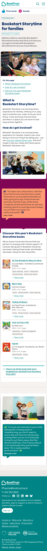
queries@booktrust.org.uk (16, 488)
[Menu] (43, 4)
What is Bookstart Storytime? (18, 84)
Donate (26, 11)
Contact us (6, 520)
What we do (17, 520)
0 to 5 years (14, 34)
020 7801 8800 (11, 492)
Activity (5, 34)
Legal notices (15, 523)
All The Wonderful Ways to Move (27, 260)
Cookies (5, 523)
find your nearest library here (19, 140)
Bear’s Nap (17, 284)
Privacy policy (26, 523)
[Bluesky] (31, 496)
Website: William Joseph (11, 547)
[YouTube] (26, 496)
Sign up (6, 510)
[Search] (37, 4)
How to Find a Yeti (20, 322)
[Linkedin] (22, 496)
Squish (15, 343)
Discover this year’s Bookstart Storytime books (18, 92)
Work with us (28, 520)
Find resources (7, 18)
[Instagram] (18, 496)
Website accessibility (10, 526)
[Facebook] (13, 496)
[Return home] (10, 4)
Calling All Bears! (19, 302)
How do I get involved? (15, 87)
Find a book (11, 11)
